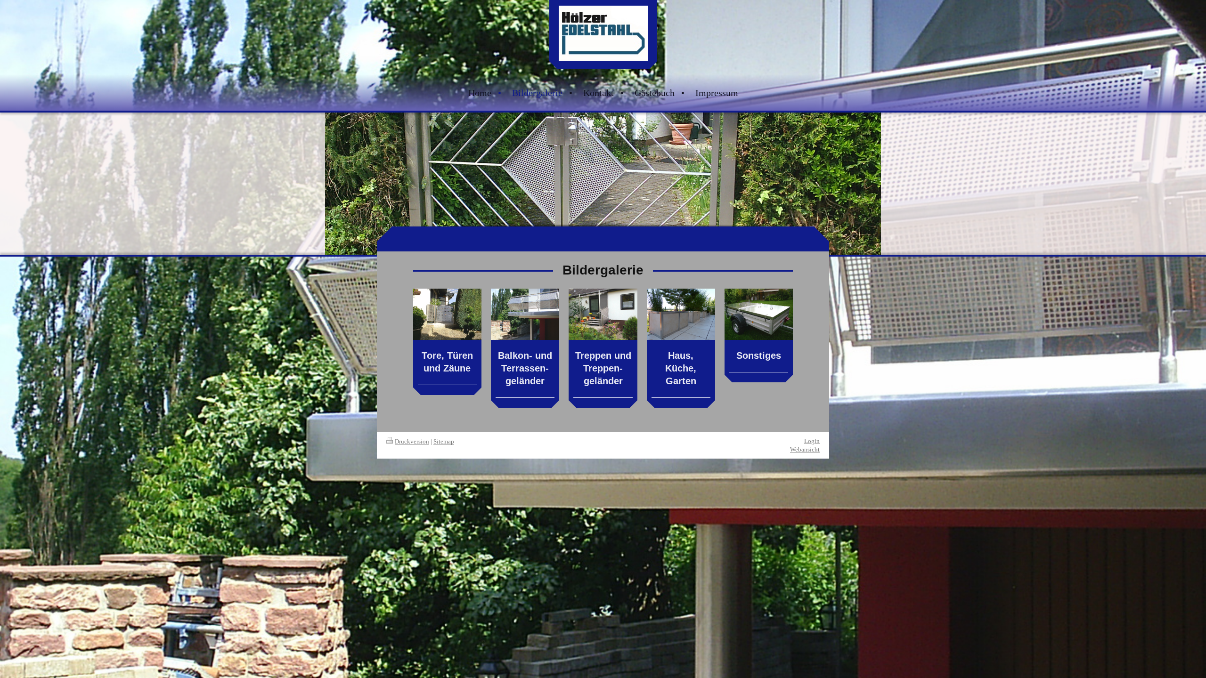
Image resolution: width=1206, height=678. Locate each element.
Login (812, 440)
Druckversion (412, 441)
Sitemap (443, 441)
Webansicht (805, 449)
